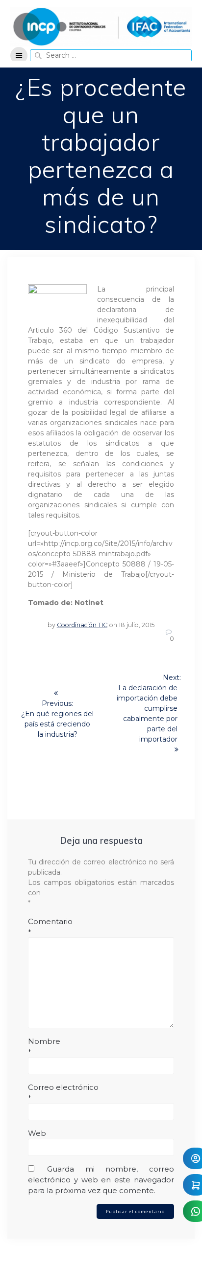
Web (37, 1133)
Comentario (50, 927)
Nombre (44, 1047)
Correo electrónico (63, 1093)
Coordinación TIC (82, 625)
